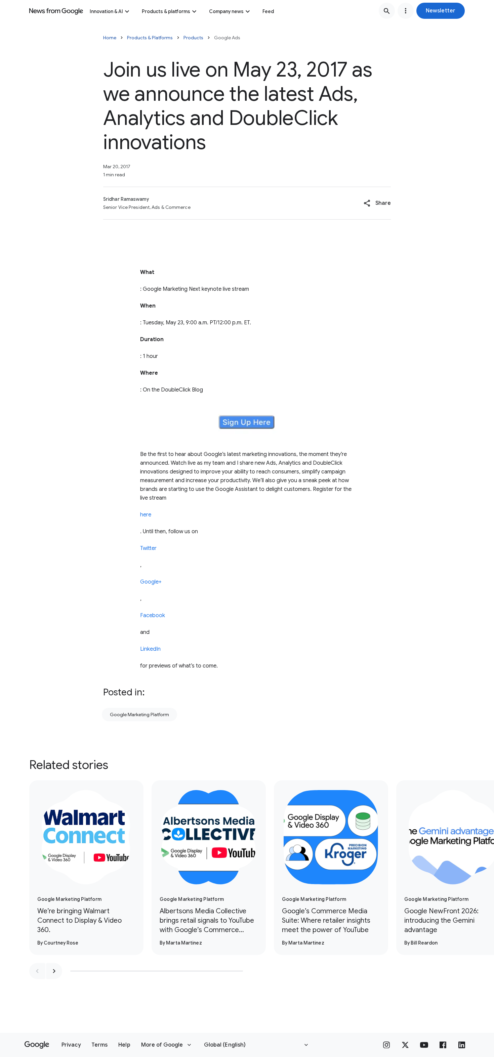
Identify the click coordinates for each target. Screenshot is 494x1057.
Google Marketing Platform (139, 714)
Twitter (148, 548)
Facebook (152, 615)
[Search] (387, 11)
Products (193, 38)
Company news (226, 11)
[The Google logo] (36, 1045)
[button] (440, 11)
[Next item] (54, 971)
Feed (268, 11)
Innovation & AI (106, 11)
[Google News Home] (56, 11)
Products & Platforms (150, 38)
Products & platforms (166, 11)
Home (109, 38)
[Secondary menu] (406, 11)
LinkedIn (150, 649)
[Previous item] (37, 971)
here (145, 514)
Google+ (151, 582)
